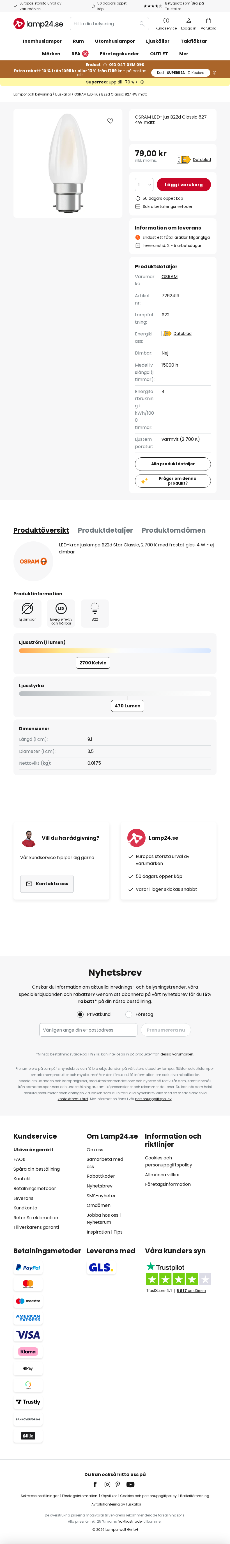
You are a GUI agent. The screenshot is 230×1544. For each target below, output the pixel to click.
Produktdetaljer (105, 530)
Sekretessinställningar (40, 1495)
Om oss (95, 1149)
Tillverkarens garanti (36, 1227)
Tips (118, 1232)
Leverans (23, 1198)
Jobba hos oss (102, 1215)
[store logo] (38, 23)
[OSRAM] (33, 561)
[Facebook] (99, 1484)
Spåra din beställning (36, 1169)
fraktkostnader (130, 1521)
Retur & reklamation (35, 1217)
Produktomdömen (174, 530)
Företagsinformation (168, 1184)
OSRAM (170, 276)
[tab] (41, 530)
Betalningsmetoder (34, 1188)
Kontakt (22, 1178)
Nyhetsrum (99, 1222)
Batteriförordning (194, 1495)
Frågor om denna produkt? (177, 481)
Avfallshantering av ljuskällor (116, 1504)
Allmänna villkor (162, 1174)
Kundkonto (25, 1208)
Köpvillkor (109, 1495)
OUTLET (159, 54)
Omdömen (99, 1205)
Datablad (202, 159)
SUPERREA (180, 72)
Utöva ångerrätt (33, 1149)
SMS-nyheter (101, 1196)
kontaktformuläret (73, 1098)
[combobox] (109, 23)
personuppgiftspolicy (153, 1098)
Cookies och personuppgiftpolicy (148, 1495)
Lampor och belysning (32, 94)
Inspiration (98, 1232)
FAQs (19, 1159)
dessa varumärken (176, 1054)
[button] (110, 121)
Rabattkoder (101, 1176)
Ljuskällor (63, 94)
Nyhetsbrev (99, 1186)
